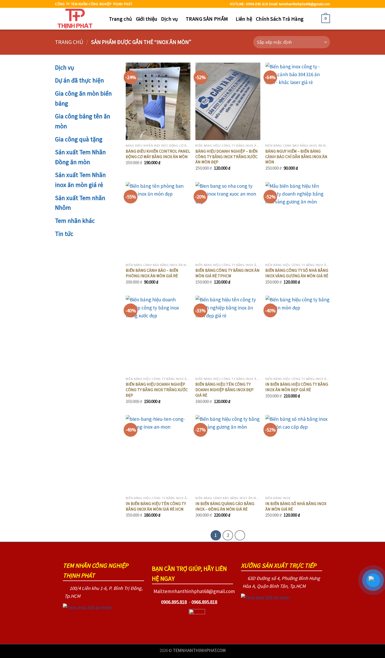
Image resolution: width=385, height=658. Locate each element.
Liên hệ (244, 18)
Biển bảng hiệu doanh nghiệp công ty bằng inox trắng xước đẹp (157, 389)
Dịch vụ (169, 18)
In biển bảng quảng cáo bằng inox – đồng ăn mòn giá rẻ (224, 506)
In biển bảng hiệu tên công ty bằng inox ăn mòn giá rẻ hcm (156, 506)
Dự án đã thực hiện (79, 80)
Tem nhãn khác (75, 220)
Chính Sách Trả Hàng (280, 18)
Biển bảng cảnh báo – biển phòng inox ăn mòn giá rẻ (152, 273)
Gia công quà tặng (78, 139)
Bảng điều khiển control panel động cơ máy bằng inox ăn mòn (158, 153)
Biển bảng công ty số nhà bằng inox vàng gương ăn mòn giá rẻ (296, 273)
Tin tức (64, 233)
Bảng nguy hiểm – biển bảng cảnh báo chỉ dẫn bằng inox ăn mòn (296, 156)
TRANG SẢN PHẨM (207, 18)
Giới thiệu (146, 18)
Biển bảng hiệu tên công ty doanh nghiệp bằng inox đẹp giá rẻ (224, 389)
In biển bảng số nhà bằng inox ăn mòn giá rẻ (295, 506)
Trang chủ (120, 18)
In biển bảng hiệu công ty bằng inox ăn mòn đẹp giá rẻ (296, 386)
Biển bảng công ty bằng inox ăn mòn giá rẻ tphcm (227, 273)
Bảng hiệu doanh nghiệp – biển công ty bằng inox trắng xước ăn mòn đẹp (226, 156)
